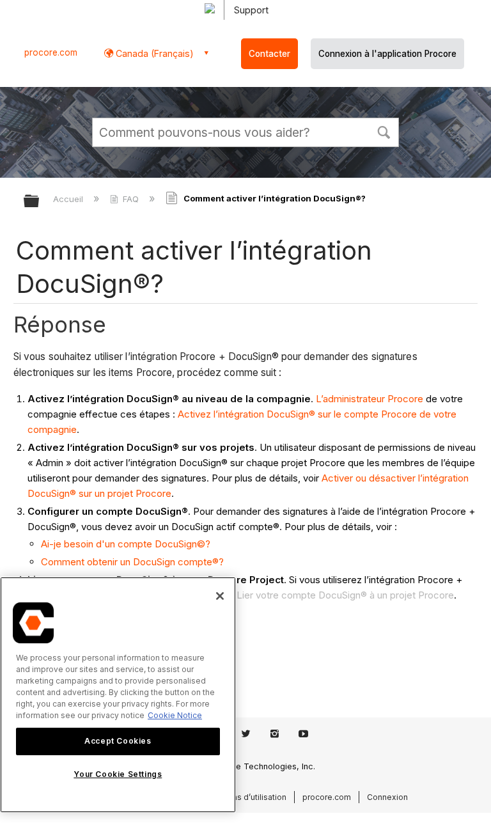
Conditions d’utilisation (243, 797)
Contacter (269, 54)
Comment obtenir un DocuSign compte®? (132, 562)
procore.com (50, 52)
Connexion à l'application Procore (387, 54)
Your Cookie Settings (118, 774)
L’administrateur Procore (369, 399)
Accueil (69, 199)
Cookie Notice (175, 715)
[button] (383, 131)
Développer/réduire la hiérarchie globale (39, 201)
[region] (118, 695)
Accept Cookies (117, 741)
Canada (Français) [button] (153, 53)
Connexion (387, 797)
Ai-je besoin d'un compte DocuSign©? (125, 544)
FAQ (130, 199)
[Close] (220, 596)
